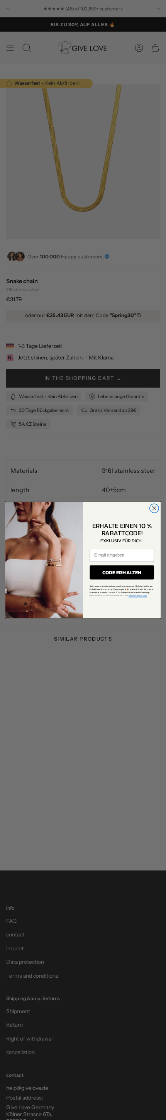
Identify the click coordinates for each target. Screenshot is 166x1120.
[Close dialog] (154, 508)
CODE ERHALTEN (122, 572)
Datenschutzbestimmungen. (138, 596)
